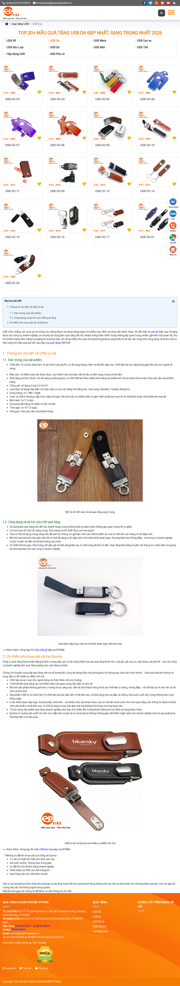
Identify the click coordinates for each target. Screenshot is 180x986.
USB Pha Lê (57, 54)
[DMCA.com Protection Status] (45, 955)
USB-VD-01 (147, 237)
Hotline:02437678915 (18, 3)
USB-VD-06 (147, 99)
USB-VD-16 (57, 237)
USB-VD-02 (12, 283)
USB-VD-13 (102, 191)
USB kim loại (46, 849)
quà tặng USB (57, 342)
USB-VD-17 (102, 237)
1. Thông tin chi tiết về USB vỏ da (25, 307)
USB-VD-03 (12, 99)
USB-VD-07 (12, 145)
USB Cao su (143, 40)
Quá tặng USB (20, 24)
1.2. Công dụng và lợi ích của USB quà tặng (32, 317)
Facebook (9, 968)
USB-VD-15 (12, 237)
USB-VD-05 (102, 99)
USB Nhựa (99, 40)
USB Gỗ (11, 40)
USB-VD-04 (57, 99)
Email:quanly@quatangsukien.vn (54, 3)
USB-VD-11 (12, 191)
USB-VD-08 (57, 145)
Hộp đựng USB (15, 54)
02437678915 (23, 926)
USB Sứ (54, 47)
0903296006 (19, 929)
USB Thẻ (142, 47)
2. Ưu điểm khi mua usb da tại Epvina (27, 322)
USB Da (54, 40)
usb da (154, 331)
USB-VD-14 (147, 191)
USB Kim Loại (14, 47)
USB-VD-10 (147, 145)
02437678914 (41, 926)
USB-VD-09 (102, 145)
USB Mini (99, 47)
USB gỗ (43, 649)
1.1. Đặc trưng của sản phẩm (25, 313)
